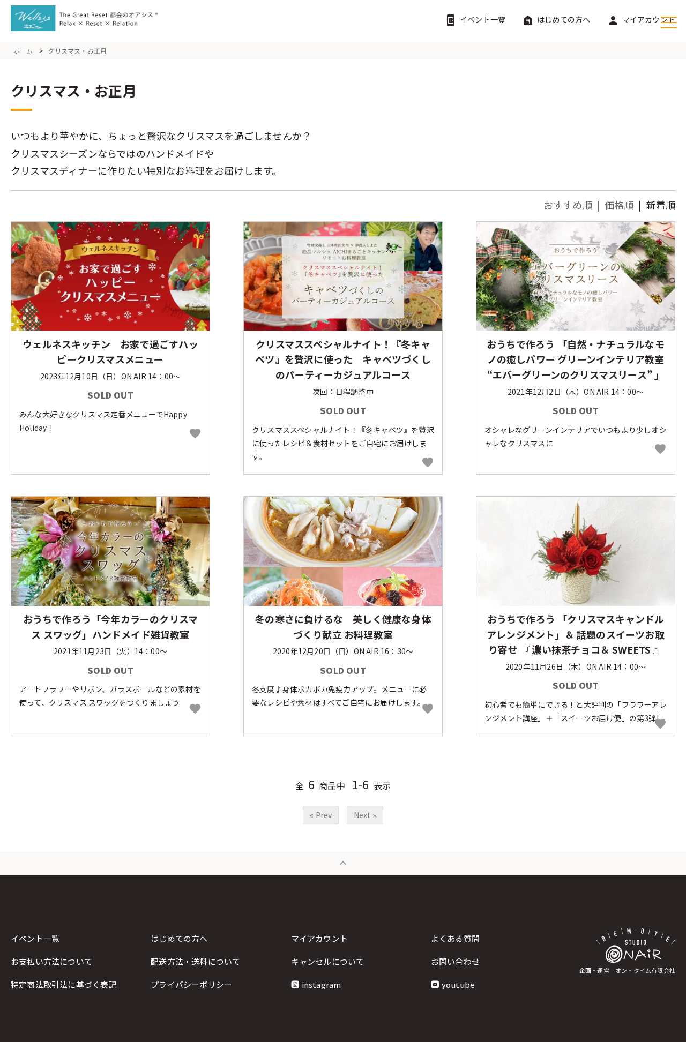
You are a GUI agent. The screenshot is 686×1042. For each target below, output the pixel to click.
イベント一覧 (474, 19)
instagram (321, 984)
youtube (458, 984)
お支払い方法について (51, 961)
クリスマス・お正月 (77, 50)
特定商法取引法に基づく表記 (64, 984)
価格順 (619, 205)
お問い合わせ (455, 961)
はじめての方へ (555, 19)
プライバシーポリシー (191, 984)
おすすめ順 (567, 205)
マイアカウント (641, 19)
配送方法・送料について (195, 961)
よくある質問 (455, 938)
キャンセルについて (327, 961)
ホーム (23, 50)
